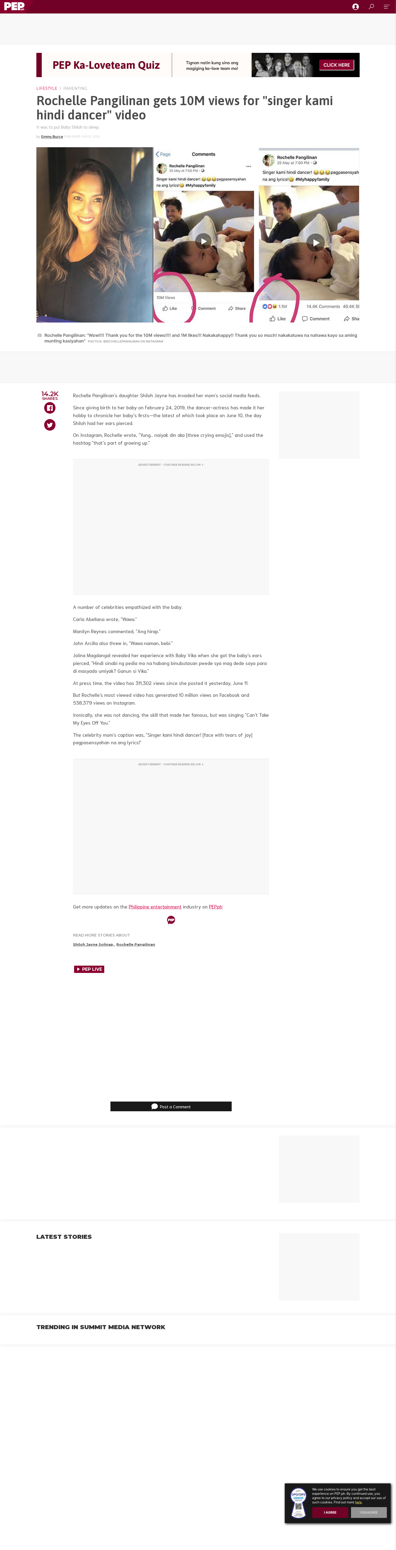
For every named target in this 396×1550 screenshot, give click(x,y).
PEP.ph (216, 906)
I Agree (330, 1512)
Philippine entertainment (155, 906)
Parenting (74, 88)
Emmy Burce (52, 137)
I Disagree (369, 1512)
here (358, 1502)
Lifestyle (46, 88)
